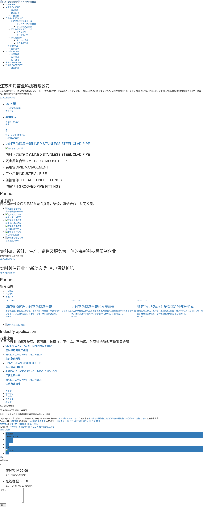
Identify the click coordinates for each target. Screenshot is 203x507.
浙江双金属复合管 (24, 26)
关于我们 (13, 7)
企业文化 (15, 12)
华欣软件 (14, 426)
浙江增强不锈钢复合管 (118, 418)
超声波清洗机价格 (46, 426)
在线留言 (13, 62)
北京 (58, 421)
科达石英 (35, 426)
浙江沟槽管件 (22, 43)
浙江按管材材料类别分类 (21, 21)
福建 (85, 421)
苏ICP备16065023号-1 (68, 418)
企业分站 (13, 423)
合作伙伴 (12, 45)
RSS (30, 423)
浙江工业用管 (22, 34)
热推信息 (4, 423)
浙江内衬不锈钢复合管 (26, 23)
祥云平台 (15, 421)
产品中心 (14, 18)
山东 (89, 421)
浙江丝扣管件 (22, 40)
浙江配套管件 (17, 37)
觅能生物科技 (25, 426)
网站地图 (23, 423)
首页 (10, 4)
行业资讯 (15, 56)
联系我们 (14, 65)
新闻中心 (12, 51)
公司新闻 (15, 54)
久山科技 (33, 421)
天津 (62, 421)
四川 (98, 421)
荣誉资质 (15, 15)
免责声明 (41, 421)
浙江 (76, 421)
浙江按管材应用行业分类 (21, 29)
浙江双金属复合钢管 (137, 418)
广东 (93, 421)
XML (36, 423)
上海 (67, 421)
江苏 (71, 421)
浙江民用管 (21, 32)
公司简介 (15, 10)
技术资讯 (15, 59)
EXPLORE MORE (7, 97)
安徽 (80, 421)
